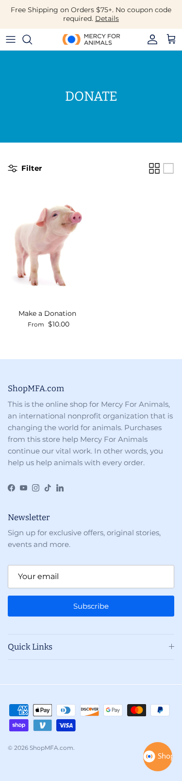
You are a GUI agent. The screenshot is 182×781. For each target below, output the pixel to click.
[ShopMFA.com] (91, 39)
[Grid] (154, 168)
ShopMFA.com (51, 747)
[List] (168, 168)
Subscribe (91, 606)
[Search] (32, 39)
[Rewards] (157, 756)
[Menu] (10, 39)
